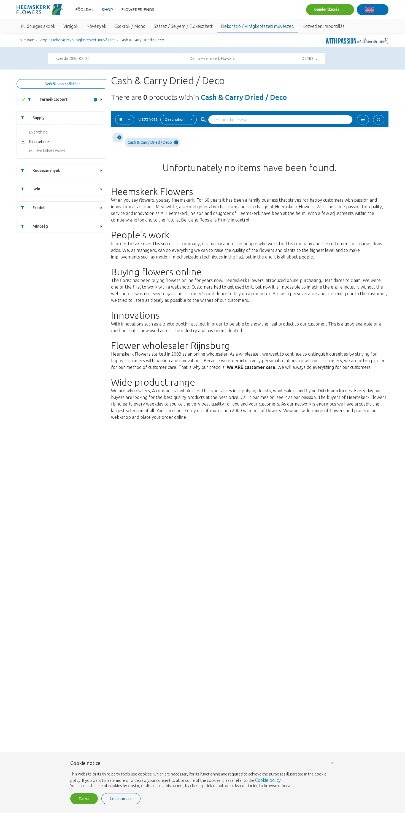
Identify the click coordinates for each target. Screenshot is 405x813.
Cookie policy (268, 780)
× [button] (332, 762)
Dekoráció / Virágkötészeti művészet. (83, 40)
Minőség (40, 226)
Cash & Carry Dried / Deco (150, 142)
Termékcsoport (53, 99)
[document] (202, 775)
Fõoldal (84, 9)
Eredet (39, 208)
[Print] (363, 119)
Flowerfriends (137, 9)
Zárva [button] (84, 798)
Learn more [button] (121, 798)
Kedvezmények (46, 170)
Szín (36, 189)
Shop (107, 9)
